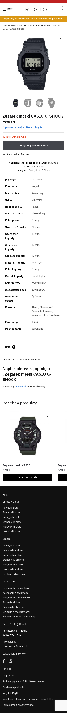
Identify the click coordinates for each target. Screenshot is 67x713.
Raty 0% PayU (10, 693)
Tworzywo (37, 262)
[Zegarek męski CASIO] (27, 436)
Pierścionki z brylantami (16, 588)
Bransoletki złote (12, 522)
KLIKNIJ (59, 18)
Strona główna (9, 26)
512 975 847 (9, 642)
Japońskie (37, 328)
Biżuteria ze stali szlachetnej (19, 616)
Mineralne (37, 200)
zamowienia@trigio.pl (15, 646)
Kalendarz (37, 315)
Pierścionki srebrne (13, 564)
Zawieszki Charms (13, 607)
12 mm (36, 255)
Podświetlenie (52, 315)
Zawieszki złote (11, 512)
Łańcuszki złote (11, 531)
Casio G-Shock (43, 26)
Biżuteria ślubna (11, 602)
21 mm (36, 227)
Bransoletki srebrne (13, 559)
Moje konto (9, 675)
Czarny (36, 220)
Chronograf (46, 307)
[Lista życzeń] (47, 415)
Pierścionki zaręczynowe (17, 597)
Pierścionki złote (12, 526)
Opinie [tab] (8, 347)
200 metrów (38, 289)
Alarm (35, 307)
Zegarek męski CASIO (16, 465)
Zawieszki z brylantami (15, 592)
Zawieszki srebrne (13, 550)
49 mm (36, 244)
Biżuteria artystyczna (14, 574)
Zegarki (22, 26)
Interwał (47, 311)
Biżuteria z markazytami (16, 611)
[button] (59, 37)
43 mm (36, 233)
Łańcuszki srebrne (13, 569)
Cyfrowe (36, 296)
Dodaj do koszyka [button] (28, 477)
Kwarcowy (37, 193)
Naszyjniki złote (11, 517)
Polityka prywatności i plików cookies (23, 681)
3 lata (35, 322)
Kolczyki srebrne (12, 545)
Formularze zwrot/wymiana (18, 704)
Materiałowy (38, 213)
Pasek (35, 206)
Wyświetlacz (39, 282)
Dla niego (37, 179)
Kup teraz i (23, 127)
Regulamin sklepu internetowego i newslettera (28, 699)
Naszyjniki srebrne (13, 555)
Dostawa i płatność (13, 687)
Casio (31, 26)
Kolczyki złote (10, 507)
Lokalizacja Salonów (14, 653)
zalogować (20, 386)
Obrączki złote (11, 501)
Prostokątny (38, 276)
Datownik (37, 311)
